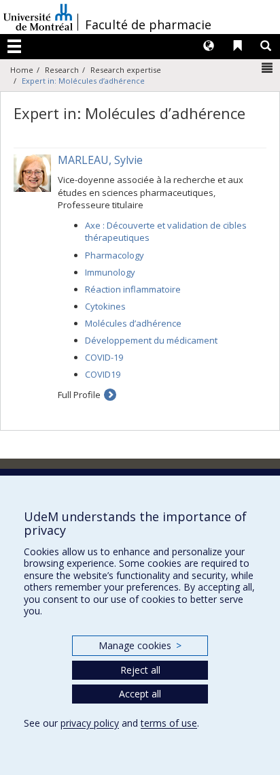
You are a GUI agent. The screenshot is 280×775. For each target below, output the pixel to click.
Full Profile (79, 395)
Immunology (110, 272)
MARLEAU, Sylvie (100, 159)
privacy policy (89, 722)
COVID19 (102, 374)
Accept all (140, 693)
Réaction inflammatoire (133, 289)
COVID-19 (104, 357)
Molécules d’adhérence (133, 323)
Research (62, 70)
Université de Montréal (38, 17)
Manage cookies (140, 645)
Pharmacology (114, 255)
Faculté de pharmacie (148, 24)
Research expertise (125, 70)
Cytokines (105, 306)
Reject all (140, 669)
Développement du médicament (151, 340)
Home (21, 70)
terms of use (169, 722)
